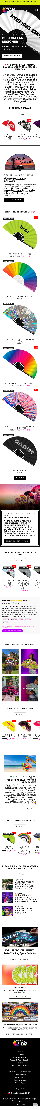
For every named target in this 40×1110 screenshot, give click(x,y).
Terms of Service (20, 1080)
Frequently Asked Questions (20, 1060)
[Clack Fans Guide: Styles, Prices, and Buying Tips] (7, 911)
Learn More (30, 809)
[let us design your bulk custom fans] (20, 1012)
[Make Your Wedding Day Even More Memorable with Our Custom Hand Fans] (7, 884)
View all (20, 114)
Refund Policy (20, 1077)
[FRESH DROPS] (20, 975)
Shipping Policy (20, 1074)
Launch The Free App (20, 959)
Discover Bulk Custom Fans (20, 1034)
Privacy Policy (20, 1083)
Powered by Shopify (20, 1104)
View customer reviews (12, 631)
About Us (20, 1052)
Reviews (20, 1063)
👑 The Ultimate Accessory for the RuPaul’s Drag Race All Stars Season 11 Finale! (26, 898)
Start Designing (14, 200)
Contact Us (20, 1054)
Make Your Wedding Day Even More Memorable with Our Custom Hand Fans (25, 885)
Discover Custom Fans (17, 541)
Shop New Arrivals (20, 996)
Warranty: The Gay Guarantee (20, 1072)
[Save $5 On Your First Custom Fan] (20, 937)
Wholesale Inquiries (20, 1057)
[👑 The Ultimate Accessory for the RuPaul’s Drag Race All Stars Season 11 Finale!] (7, 897)
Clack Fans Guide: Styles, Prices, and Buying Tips (24, 910)
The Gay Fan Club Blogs (20, 1065)
